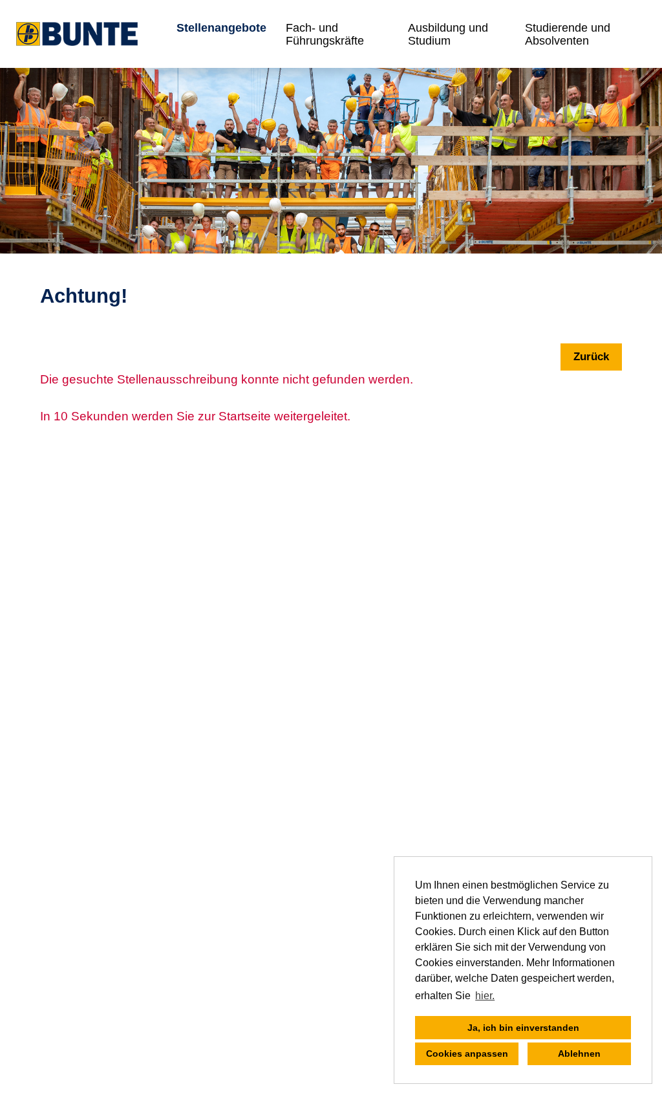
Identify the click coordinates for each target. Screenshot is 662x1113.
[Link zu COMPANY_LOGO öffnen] (77, 34)
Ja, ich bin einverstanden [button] (523, 1027)
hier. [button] (485, 995)
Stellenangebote (221, 27)
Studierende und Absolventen (567, 34)
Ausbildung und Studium (448, 34)
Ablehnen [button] (579, 1053)
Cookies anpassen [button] (467, 1053)
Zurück (591, 357)
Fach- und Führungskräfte (325, 34)
